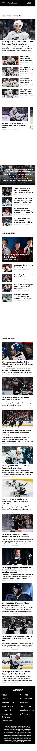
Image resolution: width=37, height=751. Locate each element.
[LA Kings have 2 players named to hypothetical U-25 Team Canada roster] (17, 633)
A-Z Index (24, 714)
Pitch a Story (25, 702)
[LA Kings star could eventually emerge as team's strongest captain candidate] (17, 71)
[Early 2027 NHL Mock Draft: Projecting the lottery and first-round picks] (17, 298)
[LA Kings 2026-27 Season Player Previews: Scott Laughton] (17, 36)
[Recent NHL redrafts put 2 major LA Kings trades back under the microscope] (17, 288)
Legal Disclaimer (27, 710)
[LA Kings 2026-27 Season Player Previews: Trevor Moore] (17, 461)
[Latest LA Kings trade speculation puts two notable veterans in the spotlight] (17, 191)
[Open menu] (3, 3)
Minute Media (13, 726)
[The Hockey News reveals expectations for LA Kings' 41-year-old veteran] (17, 60)
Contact (5, 699)
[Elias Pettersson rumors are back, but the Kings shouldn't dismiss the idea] (17, 201)
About (4, 695)
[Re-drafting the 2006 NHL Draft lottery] (17, 268)
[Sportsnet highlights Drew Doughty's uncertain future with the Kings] (17, 221)
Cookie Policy (7, 710)
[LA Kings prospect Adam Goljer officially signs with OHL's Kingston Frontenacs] (17, 359)
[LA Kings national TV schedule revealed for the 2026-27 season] (17, 530)
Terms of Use (25, 706)
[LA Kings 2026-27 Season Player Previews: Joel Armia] (17, 393)
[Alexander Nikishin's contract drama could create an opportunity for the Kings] (17, 211)
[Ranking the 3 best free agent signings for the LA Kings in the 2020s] (15, 120)
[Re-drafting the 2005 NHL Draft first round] (17, 278)
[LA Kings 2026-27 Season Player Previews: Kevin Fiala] (17, 93)
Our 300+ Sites (26, 699)
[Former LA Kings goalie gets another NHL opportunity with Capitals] (17, 496)
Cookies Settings (8, 721)
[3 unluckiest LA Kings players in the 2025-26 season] (17, 82)
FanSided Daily (8, 702)
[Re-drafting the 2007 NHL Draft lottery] (17, 249)
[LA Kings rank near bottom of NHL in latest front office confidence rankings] (17, 427)
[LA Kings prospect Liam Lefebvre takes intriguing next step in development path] (17, 564)
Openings (24, 695)
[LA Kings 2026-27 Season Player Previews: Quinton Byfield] (17, 667)
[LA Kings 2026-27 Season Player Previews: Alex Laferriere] (17, 599)
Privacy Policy (7, 706)
